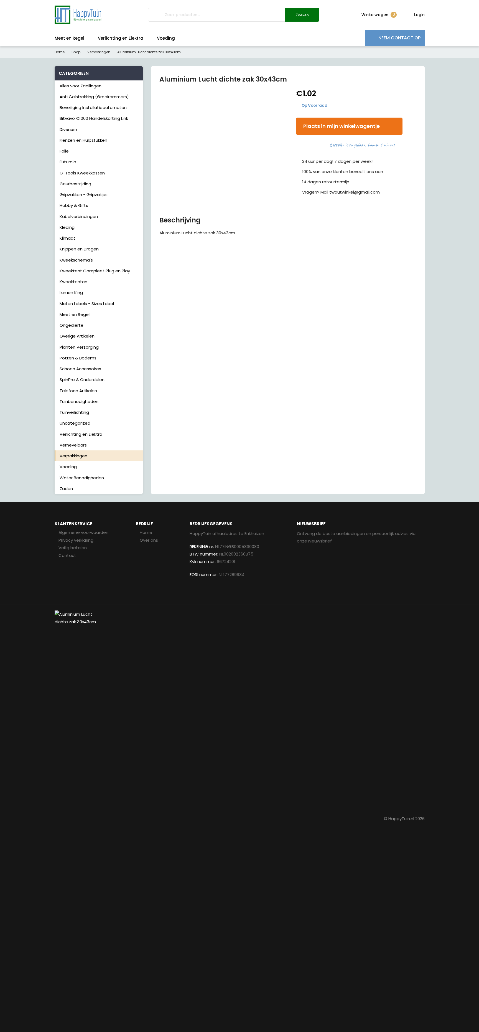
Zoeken (302, 15)
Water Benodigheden (82, 478)
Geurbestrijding (75, 184)
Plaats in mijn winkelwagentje (341, 126)
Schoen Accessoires (80, 369)
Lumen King (71, 292)
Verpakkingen (98, 52)
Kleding (67, 227)
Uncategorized (75, 423)
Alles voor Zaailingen (80, 86)
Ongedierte (71, 325)
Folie (64, 151)
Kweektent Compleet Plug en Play (95, 271)
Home (60, 52)
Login (419, 14)
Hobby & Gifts (74, 205)
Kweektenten (73, 282)
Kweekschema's (76, 260)
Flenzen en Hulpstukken (83, 140)
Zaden (66, 488)
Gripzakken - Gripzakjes (84, 194)
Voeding (166, 38)
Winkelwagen (378, 14)
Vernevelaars (73, 445)
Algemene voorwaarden (83, 532)
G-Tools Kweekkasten (82, 173)
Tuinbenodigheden (79, 401)
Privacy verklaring (75, 540)
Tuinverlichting (74, 412)
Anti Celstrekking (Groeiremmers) (94, 97)
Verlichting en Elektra (120, 38)
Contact (67, 555)
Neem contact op (399, 38)
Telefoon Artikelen (78, 391)
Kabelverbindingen (79, 216)
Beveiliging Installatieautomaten (93, 107)
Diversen (68, 129)
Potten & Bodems (78, 358)
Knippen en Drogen (79, 249)
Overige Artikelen (77, 336)
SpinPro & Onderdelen (82, 379)
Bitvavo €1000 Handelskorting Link (94, 118)
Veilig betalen (72, 548)
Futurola (68, 162)
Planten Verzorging (79, 347)
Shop (76, 52)
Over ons (149, 540)
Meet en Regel (69, 38)
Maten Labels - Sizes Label (87, 303)
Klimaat (67, 238)
